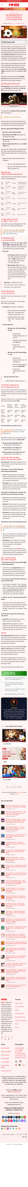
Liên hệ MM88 (19, 1050)
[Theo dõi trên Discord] (25, 1120)
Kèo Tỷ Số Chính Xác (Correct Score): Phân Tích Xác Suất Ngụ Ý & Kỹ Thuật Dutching (14, 684)
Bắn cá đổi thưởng (20, 1017)
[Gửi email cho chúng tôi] (19, 1117)
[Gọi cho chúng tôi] (22, 1117)
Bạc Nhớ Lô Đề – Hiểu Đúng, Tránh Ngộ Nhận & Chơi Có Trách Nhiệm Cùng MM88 (16, 928)
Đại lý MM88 (18, 1052)
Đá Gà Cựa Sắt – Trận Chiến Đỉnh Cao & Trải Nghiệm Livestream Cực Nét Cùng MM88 (16, 874)
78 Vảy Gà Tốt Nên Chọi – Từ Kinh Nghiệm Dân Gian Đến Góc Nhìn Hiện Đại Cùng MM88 (15, 859)
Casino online (18, 1003)
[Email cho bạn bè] (15, 787)
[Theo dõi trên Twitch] (22, 1120)
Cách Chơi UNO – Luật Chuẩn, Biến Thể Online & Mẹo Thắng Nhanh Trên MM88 (16, 942)
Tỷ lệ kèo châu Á (20, 526)
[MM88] (14, 4)
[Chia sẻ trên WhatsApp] (7, 787)
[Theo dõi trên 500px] (14, 1120)
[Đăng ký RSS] (3, 1120)
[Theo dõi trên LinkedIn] (6, 1120)
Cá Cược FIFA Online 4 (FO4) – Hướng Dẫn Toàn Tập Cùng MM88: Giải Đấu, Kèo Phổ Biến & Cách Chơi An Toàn (16, 821)
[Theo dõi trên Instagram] (6, 1117)
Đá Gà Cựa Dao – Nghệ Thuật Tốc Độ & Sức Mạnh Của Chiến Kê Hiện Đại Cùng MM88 (16, 867)
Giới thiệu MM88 (19, 1048)
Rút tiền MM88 (5, 1058)
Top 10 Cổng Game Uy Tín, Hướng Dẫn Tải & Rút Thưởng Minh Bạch (16, 985)
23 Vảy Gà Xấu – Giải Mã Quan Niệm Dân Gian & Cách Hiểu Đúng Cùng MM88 (15, 851)
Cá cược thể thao (14, 13)
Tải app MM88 (5, 1062)
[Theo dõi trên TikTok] (8, 1117)
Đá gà (16, 1027)
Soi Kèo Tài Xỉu (7, 431)
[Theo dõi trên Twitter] (14, 1117)
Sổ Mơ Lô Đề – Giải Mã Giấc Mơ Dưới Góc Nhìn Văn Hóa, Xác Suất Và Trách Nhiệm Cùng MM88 (16, 920)
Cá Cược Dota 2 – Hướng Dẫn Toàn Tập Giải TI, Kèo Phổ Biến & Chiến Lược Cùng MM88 (16, 836)
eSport (17, 1010)
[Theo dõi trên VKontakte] (17, 1120)
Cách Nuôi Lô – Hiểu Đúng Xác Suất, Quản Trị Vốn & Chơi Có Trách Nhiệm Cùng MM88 (15, 913)
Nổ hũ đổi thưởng (19, 1013)
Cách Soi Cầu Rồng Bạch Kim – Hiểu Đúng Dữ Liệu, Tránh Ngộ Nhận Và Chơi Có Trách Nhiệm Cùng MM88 (16, 882)
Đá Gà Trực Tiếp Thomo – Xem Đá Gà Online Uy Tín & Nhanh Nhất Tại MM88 (16, 806)
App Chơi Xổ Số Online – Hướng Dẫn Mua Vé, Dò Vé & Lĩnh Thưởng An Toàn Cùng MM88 (16, 897)
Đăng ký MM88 (5, 1048)
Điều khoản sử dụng (20, 1057)
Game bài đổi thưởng (20, 1020)
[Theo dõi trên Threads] (16, 1117)
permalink (16, 794)
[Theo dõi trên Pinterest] (25, 1117)
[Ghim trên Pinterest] (18, 787)
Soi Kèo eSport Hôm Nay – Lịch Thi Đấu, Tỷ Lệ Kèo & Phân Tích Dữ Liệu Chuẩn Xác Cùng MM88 (15, 828)
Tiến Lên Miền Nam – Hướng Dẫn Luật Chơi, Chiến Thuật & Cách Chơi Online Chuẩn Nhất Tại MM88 (16, 971)
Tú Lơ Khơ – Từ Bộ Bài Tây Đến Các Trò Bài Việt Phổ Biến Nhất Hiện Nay (16, 964)
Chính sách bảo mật (20, 1056)
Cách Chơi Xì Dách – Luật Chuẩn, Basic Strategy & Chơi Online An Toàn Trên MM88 (16, 957)
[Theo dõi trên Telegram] (19, 1120)
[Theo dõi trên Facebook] (3, 1117)
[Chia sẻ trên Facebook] (10, 787)
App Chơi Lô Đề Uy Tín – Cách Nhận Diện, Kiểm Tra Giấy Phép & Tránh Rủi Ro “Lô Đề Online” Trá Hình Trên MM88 (16, 936)
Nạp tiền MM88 (5, 1055)
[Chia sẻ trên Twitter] (12, 787)
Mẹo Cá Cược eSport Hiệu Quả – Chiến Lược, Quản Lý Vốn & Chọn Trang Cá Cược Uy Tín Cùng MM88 (16, 813)
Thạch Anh (22, 23)
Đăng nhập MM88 (6, 1051)
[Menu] (2, 5)
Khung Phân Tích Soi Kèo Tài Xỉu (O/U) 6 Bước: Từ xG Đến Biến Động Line (15, 678)
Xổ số (16, 1024)
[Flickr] (11, 1120)
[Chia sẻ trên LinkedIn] (20, 787)
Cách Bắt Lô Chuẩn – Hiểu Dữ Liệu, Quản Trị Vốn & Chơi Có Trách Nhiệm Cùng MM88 (15, 905)
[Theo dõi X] (11, 1117)
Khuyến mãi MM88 (20, 1054)
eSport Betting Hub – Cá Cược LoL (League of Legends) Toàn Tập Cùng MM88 (15, 844)
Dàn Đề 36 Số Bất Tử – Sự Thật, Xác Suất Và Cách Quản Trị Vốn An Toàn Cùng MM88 (15, 890)
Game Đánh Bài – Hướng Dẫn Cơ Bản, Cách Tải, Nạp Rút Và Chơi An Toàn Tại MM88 (16, 979)
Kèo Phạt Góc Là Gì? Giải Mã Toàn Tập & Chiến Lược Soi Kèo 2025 (15, 689)
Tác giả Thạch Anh (6, 1071)
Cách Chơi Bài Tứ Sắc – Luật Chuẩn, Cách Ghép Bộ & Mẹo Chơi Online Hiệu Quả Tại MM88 (16, 950)
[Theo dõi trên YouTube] (8, 1120)
